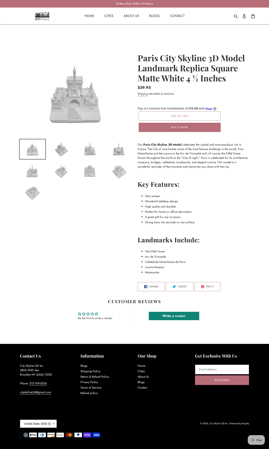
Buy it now (179, 127)
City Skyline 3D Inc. (219, 423)
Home (141, 366)
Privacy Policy (89, 382)
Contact (142, 387)
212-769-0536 (38, 383)
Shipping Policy (90, 371)
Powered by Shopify (239, 423)
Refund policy (89, 393)
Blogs (83, 366)
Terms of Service (90, 387)
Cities (141, 371)
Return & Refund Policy (94, 377)
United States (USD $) (37, 424)
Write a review (173, 315)
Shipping (143, 94)
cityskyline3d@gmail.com (35, 392)
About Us (143, 377)
